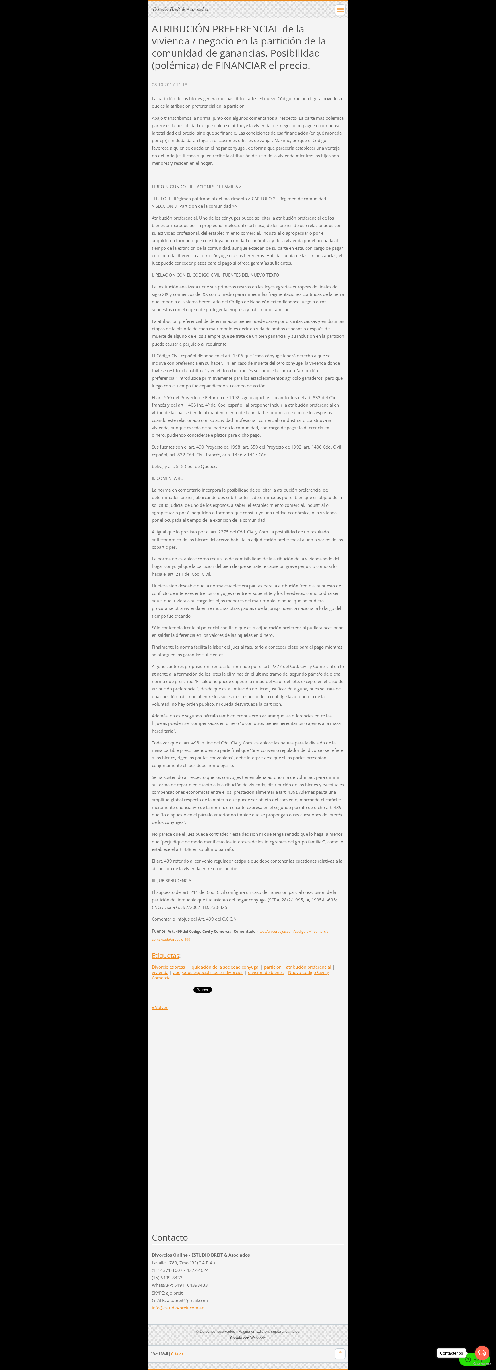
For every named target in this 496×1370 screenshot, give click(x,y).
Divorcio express (168, 967)
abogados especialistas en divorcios (208, 972)
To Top (340, 1353)
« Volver (160, 1007)
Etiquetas (165, 955)
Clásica (177, 1354)
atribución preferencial (308, 967)
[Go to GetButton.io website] (482, 1364)
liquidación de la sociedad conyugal (224, 967)
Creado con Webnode (248, 1338)
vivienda (160, 972)
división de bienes (266, 972)
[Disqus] (248, 1107)
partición (273, 967)
